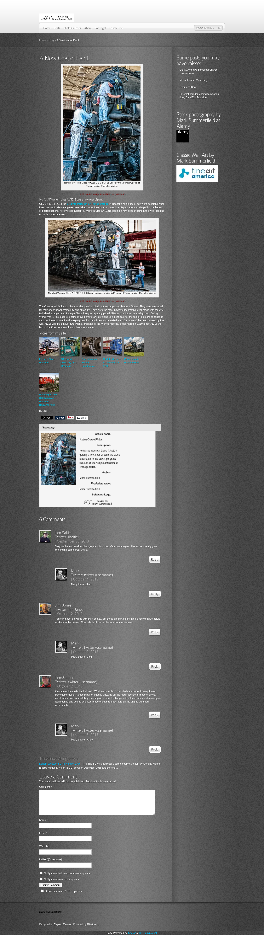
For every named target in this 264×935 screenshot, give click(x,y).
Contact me (116, 28)
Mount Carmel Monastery (194, 80)
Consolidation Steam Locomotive (89, 362)
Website (43, 846)
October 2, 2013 (70, 614)
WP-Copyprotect (148, 933)
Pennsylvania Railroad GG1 (131, 361)
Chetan (132, 933)
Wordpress (93, 924)
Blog (51, 40)
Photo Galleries (72, 28)
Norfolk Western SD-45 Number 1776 (112, 362)
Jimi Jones (63, 605)
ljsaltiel (73, 537)
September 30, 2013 (73, 541)
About (87, 28)
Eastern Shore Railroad (47, 361)
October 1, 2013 (85, 579)
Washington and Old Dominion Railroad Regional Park (48, 399)
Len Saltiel (63, 533)
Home (46, 28)
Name (43, 820)
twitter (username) (98, 575)
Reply (154, 559)
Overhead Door (188, 87)
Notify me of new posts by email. (62, 879)
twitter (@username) (50, 859)
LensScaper (64, 678)
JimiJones (75, 609)
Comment (45, 786)
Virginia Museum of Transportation (88, 203)
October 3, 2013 (85, 651)
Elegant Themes (62, 924)
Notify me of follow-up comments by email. (68, 873)
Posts (57, 28)
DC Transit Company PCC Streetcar (68, 362)
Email (43, 833)
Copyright (100, 28)
